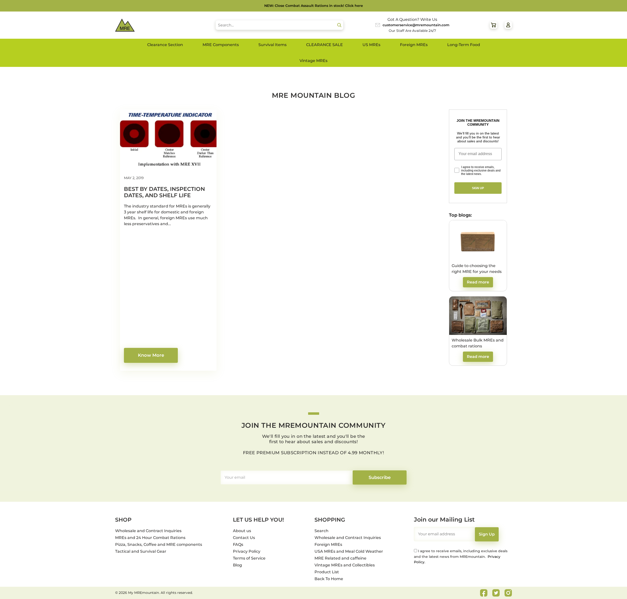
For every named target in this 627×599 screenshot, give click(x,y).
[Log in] (508, 25)
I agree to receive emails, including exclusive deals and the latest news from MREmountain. (460, 556)
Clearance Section (165, 44)
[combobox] (279, 25)
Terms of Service (249, 558)
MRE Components (221, 44)
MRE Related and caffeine (340, 558)
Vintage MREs (313, 60)
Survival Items (272, 44)
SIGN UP (478, 188)
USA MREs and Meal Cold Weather (348, 551)
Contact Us (244, 537)
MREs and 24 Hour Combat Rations (150, 537)
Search (321, 530)
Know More (151, 355)
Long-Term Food (463, 44)
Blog (237, 565)
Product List (326, 572)
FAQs (238, 544)
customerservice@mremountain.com (416, 25)
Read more (478, 282)
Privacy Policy (246, 551)
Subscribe (380, 477)
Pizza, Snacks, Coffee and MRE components (158, 544)
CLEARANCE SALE (324, 44)
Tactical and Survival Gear (140, 551)
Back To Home (328, 578)
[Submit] (339, 25)
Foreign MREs (414, 44)
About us (242, 530)
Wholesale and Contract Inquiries (148, 530)
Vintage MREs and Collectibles (344, 565)
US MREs (371, 44)
